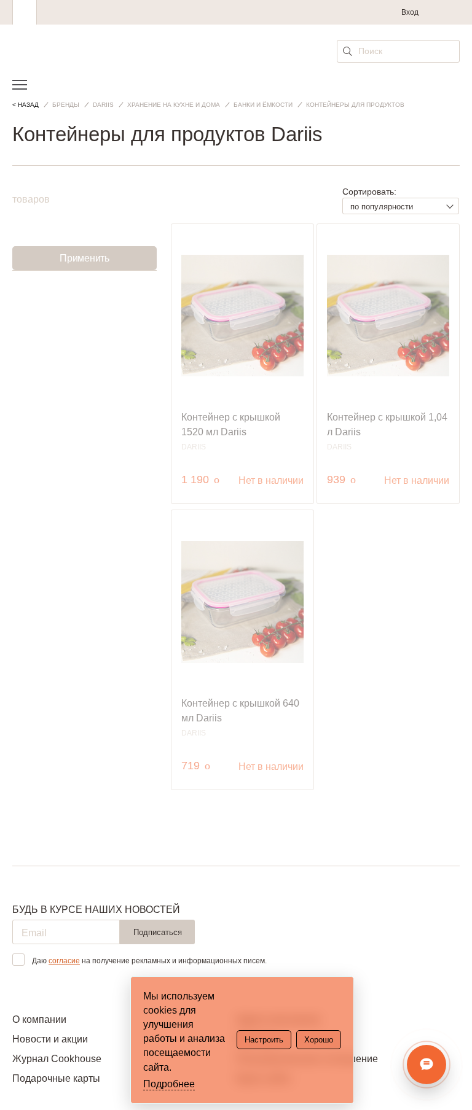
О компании (39, 1019)
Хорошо (318, 1039)
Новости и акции (50, 1039)
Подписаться (157, 932)
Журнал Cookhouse (56, 1059)
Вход (410, 12)
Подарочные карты (56, 1078)
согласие (64, 961)
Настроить (264, 1039)
